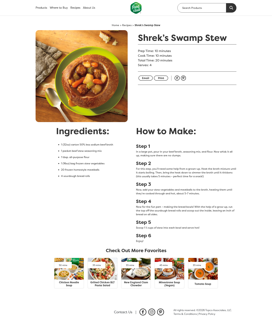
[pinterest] (184, 78)
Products (41, 8)
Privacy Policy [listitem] (207, 314)
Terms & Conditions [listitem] (185, 314)
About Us (89, 8)
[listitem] (142, 312)
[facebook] (178, 78)
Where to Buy (59, 8)
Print (161, 78)
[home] (136, 8)
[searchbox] (201, 8)
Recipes (75, 8)
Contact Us (123, 312)
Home (115, 25)
